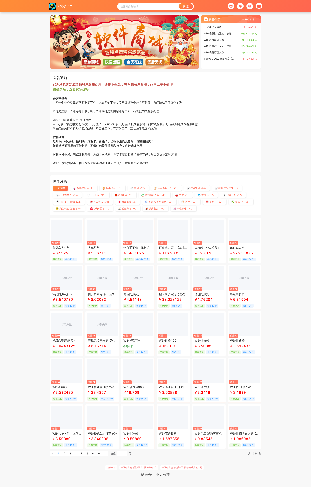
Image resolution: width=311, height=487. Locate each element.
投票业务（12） (234, 195)
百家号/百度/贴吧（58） (160, 201)
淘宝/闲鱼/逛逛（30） (70, 208)
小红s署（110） (101, 208)
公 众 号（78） (242, 201)
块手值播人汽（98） (168, 188)
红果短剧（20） (198, 188)
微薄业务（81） (156, 208)
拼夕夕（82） (216, 201)
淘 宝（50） (191, 201)
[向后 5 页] (93, 453)
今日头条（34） (101, 201)
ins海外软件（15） (69, 195)
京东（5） (184, 195)
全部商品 (60, 188)
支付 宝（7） (208, 195)
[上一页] (53, 453)
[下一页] (105, 453)
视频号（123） (129, 208)
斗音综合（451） (85, 188)
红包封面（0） (126, 195)
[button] (249, 19)
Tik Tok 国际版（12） (70, 201)
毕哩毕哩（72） (184, 208)
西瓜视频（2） (129, 201)
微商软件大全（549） (156, 195)
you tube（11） (98, 195)
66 (99, 453)
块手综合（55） (114, 188)
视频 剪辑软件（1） (228, 188)
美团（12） (139, 188)
